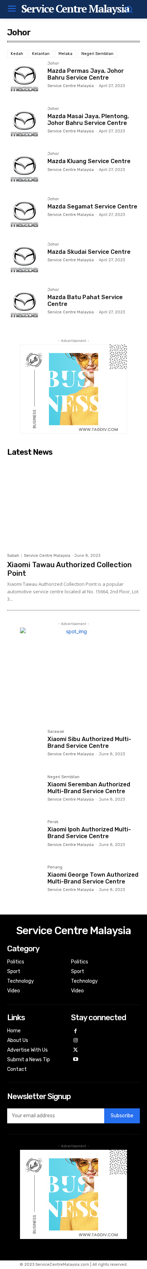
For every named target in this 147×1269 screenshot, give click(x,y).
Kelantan (41, 53)
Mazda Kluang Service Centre (89, 161)
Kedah (17, 53)
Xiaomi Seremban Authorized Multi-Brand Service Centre (88, 788)
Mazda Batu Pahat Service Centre (85, 300)
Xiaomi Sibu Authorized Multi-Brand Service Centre (89, 742)
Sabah (13, 556)
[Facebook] (76, 1031)
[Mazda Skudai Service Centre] (24, 259)
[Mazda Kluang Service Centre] (24, 169)
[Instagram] (76, 1041)
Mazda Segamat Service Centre (92, 206)
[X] (76, 1050)
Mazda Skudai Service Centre (89, 251)
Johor (53, 63)
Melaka (65, 53)
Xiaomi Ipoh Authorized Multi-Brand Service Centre (89, 833)
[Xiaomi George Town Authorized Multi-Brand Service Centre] (24, 882)
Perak (53, 822)
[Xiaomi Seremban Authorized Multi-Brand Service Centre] (24, 792)
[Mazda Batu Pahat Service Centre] (24, 305)
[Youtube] (76, 1059)
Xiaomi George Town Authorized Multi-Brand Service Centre (92, 878)
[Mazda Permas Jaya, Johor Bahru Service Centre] (24, 78)
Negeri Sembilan (97, 53)
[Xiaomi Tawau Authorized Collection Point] (73, 504)
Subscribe (122, 1116)
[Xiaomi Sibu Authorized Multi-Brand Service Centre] (24, 747)
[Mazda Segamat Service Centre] (24, 214)
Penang (54, 867)
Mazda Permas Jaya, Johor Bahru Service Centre (85, 74)
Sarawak (55, 732)
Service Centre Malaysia (70, 86)
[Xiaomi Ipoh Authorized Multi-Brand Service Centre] (24, 837)
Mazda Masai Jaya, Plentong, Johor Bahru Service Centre (88, 119)
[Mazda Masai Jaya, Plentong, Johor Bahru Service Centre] (24, 124)
